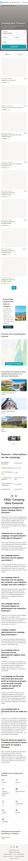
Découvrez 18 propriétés (14, 363)
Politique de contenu (8, 856)
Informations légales (19, 856)
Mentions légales (8, 854)
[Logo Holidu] (4, 2)
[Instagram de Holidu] (11, 847)
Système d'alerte (14, 858)
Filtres (21, 54)
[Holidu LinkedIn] (14, 847)
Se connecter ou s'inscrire (8, 327)
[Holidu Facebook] (17, 847)
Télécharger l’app (16, 2)
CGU (14, 854)
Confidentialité (20, 854)
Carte (8, 54)
